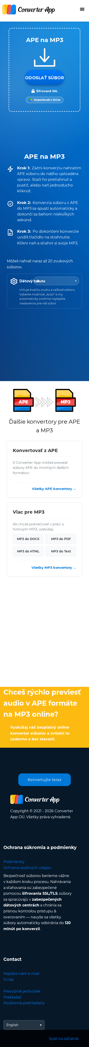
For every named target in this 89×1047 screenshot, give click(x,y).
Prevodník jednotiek (22, 991)
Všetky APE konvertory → (54, 489)
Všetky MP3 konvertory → (53, 568)
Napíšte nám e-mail (21, 973)
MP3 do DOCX (28, 539)
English (12, 1025)
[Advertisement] (44, 633)
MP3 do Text (61, 551)
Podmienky (14, 862)
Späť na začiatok (64, 1038)
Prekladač (12, 997)
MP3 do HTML (28, 551)
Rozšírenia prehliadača (23, 1003)
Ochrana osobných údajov (27, 868)
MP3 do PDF (61, 539)
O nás (8, 979)
